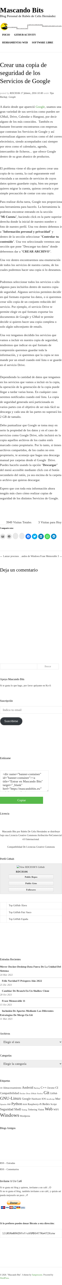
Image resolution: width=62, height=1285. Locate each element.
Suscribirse (11, 721)
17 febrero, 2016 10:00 (32, 93)
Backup (37, 1088)
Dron (28, 1093)
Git (46, 1092)
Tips (52, 93)
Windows (9, 1115)
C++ (43, 1087)
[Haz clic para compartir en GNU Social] (22, 536)
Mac (58, 1098)
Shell (17, 1109)
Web (49, 1109)
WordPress (4, 1278)
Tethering (32, 1109)
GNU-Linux (10, 1098)
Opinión (3, 1104)
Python (16, 1104)
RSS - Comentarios (9, 1169)
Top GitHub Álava (18, 905)
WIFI (56, 1109)
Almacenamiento (12, 1087)
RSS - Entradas (7, 1163)
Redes (46, 1104)
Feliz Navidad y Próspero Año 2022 (22, 980)
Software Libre (42, 42)
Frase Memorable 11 (13, 1001)
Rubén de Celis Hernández (34, 831)
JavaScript (50, 1099)
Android (27, 1087)
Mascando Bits (22, 10)
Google (12, 97)
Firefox (40, 1093)
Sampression (37, 1275)
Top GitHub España (18, 919)
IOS (44, 1098)
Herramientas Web (15, 42)
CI (56, 1087)
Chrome (51, 1088)
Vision (41, 1109)
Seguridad (6, 1109)
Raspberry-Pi (35, 1104)
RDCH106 (15, 93)
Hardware (36, 1099)
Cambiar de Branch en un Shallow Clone (25, 990)
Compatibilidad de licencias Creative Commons (31, 847)
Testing (24, 1110)
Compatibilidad (9, 1093)
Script (53, 1104)
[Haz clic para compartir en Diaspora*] (15, 536)
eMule (33, 1093)
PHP (9, 1104)
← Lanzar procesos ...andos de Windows (20, 556)
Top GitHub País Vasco (20, 912)
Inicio (6, 35)
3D (1, 1088)
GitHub (53, 1093)
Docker (22, 1093)
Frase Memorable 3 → (51, 556)
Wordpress (25, 1116)
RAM (25, 1104)
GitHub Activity (25, 35)
